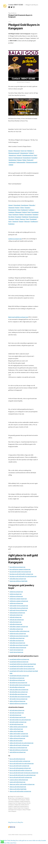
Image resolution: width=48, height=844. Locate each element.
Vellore (22, 207)
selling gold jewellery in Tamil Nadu (19, 736)
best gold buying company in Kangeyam (20, 569)
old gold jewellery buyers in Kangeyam (20, 685)
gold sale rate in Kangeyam (17, 619)
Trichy (10, 221)
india (20, 840)
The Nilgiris (11, 217)
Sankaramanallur (21, 162)
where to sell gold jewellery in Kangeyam (20, 791)
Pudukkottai (25, 217)
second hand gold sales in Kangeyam (19, 675)
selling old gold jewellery (16, 740)
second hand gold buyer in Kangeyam (19, 659)
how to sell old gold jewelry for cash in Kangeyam (22, 775)
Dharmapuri (18, 212)
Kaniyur (11, 158)
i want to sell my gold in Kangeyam (19, 780)
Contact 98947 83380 (15, 5)
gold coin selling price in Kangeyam (19, 689)
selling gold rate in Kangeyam (17, 738)
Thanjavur (22, 219)
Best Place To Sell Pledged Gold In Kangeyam (19, 798)
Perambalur (18, 217)
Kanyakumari (35, 212)
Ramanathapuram (33, 217)
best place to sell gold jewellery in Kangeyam (21, 574)
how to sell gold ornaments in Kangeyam (20, 768)
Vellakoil (31, 153)
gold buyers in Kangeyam (16, 591)
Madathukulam (12, 160)
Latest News (13, 843)
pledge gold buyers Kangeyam (17, 701)
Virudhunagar (34, 221)
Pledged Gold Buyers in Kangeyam (24, 26)
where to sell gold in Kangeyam (18, 786)
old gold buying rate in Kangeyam (18, 682)
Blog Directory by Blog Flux (15, 822)
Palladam (29, 151)
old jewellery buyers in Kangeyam (18, 699)
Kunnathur (34, 158)
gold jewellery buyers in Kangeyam (19, 605)
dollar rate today (37, 840)
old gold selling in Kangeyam (17, 687)
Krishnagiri (15, 214)
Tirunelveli (15, 221)
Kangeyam (23, 151)
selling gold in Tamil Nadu (16, 731)
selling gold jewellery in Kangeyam (19, 733)
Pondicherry (11, 224)
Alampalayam (12, 155)
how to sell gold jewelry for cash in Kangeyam (22, 763)
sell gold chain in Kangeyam (17, 710)
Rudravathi (30, 160)
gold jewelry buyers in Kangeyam (18, 610)
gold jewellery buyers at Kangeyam (19, 608)
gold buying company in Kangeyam (19, 601)
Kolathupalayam (18, 158)
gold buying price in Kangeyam (18, 633)
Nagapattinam (28, 214)
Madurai (21, 214)
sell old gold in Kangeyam (16, 724)
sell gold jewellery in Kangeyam (18, 722)
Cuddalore (31, 210)
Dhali (35, 155)
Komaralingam (27, 158)
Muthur (24, 160)
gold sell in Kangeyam (15, 622)
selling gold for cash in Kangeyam (18, 726)
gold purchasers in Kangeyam (17, 612)
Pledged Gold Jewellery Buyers (16, 796)
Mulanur (19, 160)
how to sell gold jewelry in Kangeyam (19, 766)
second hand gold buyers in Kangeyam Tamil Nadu (23, 664)
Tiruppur (10, 151)
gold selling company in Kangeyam (19, 626)
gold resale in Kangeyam (16, 615)
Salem (18, 210)
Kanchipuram (24, 205)
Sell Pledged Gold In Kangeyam (15, 809)
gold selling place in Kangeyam (18, 578)
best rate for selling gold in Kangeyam (19, 631)
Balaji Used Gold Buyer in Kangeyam (18, 317)
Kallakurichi (24, 210)
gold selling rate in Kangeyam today (19, 645)
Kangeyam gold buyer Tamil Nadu (18, 581)
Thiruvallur (32, 205)
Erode (29, 212)
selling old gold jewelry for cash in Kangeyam (21, 743)
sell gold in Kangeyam (15, 715)
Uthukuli (11, 164)
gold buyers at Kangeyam (16, 596)
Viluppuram (11, 207)
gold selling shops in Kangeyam (18, 647)
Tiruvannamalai (12, 210)
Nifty (8, 843)
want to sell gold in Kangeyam (17, 782)
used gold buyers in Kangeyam (18, 752)
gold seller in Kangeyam (16, 624)
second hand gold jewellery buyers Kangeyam (21, 666)
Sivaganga (11, 219)
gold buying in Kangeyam (16, 603)
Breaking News (15, 840)
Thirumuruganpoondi (31, 162)
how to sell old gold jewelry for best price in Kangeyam (24, 773)
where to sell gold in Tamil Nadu (18, 789)
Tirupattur (27, 207)
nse (27, 840)
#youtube (43, 840)
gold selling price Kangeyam (17, 638)
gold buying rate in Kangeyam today (19, 636)
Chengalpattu (16, 205)
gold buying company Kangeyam (18, 598)
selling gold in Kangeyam (16, 729)
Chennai (10, 205)
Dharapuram (17, 151)
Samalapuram (12, 162)
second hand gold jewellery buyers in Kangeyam (22, 668)
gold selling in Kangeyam (16, 629)
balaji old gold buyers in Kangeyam (19, 750)
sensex (30, 840)
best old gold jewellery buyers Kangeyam (20, 571)
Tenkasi (17, 219)
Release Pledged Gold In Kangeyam (21, 808)
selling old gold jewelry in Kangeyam (19, 745)
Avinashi (19, 155)
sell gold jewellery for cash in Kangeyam (20, 719)
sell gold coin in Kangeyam (17, 712)
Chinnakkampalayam (27, 155)
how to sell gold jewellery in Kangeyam (20, 761)
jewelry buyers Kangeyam (16, 650)
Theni (27, 219)
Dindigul (24, 212)
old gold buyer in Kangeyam (17, 678)
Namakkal (35, 214)
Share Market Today (5, 840)
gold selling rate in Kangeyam (17, 643)
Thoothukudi (33, 219)
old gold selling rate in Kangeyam (18, 694)
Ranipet (17, 207)
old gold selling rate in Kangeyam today (20, 696)
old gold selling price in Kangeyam (19, 692)
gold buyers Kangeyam (16, 594)
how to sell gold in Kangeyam (17, 759)
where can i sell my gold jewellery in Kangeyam (22, 784)
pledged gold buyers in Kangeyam (18, 703)
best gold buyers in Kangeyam (17, 567)
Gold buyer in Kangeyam (14, 239)
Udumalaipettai (24, 153)
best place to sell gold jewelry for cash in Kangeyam (23, 576)
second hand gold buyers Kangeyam (19, 661)
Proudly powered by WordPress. (25, 834)
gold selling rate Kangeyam (17, 640)
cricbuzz (4, 843)
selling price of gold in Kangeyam (18, 747)
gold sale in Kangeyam (15, 617)
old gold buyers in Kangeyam (17, 680)
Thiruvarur (27, 221)
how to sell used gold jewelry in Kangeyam (21, 777)
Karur (10, 214)
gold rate (24, 840)
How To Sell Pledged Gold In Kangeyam (16, 799)
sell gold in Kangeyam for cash (18, 717)
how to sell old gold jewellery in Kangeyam (21, 770)
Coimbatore (11, 212)
